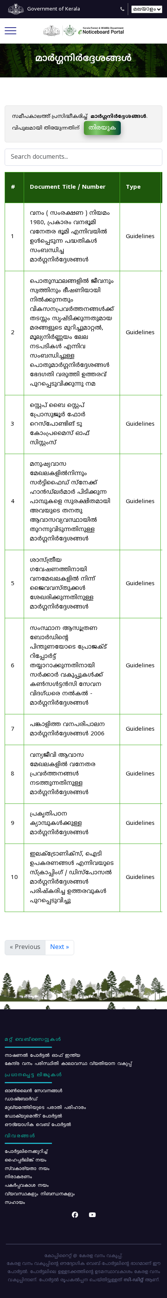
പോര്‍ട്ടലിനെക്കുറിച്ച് (26, 1151)
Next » (59, 947)
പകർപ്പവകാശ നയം (27, 1184)
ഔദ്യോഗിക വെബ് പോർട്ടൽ (38, 1124)
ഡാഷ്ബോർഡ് (21, 1098)
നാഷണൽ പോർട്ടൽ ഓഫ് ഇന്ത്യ (42, 1054)
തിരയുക (102, 128)
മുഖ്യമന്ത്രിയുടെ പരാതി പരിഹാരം (45, 1107)
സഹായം (15, 1202)
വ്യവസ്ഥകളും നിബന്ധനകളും (40, 1193)
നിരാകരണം (18, 1176)
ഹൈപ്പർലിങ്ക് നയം (25, 1159)
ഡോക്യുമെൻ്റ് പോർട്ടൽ (33, 1115)
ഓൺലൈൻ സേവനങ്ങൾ (33, 1090)
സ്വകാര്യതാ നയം (27, 1168)
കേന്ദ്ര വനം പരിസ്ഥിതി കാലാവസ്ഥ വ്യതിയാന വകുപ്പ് (68, 1063)
